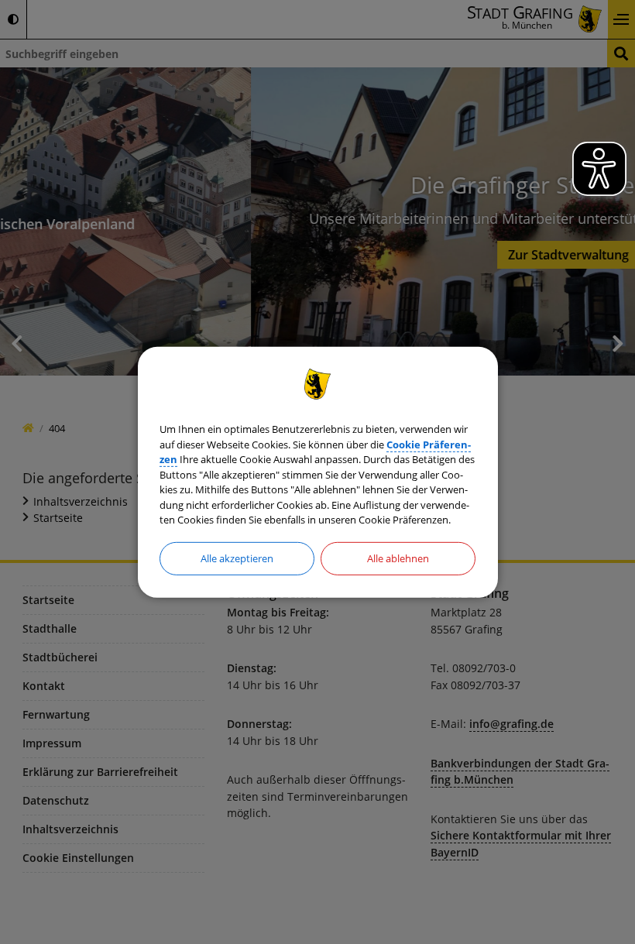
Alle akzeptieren (237, 558)
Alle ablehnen (398, 558)
